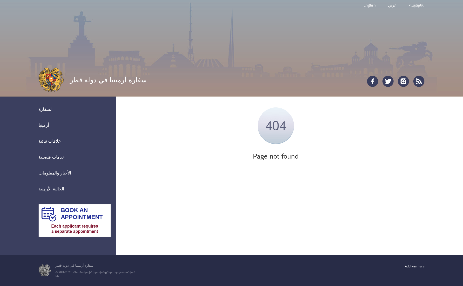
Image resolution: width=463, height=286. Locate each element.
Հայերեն (416, 4)
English (369, 4)
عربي (392, 4)
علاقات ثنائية (50, 141)
